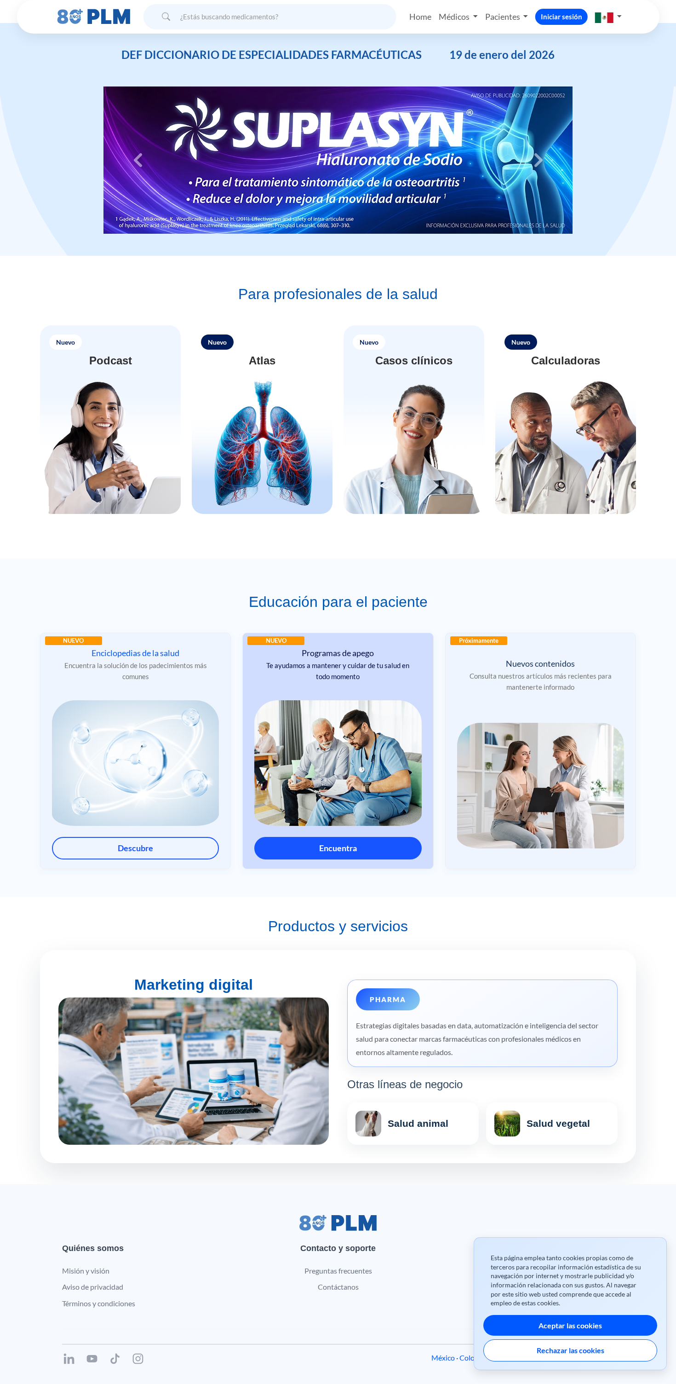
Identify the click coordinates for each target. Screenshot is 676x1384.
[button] (608, 16)
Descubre (135, 848)
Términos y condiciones (98, 1303)
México (443, 1357)
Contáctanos (338, 1286)
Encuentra (338, 848)
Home (420, 17)
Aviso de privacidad (92, 1286)
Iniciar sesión (561, 16)
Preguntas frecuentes (338, 1270)
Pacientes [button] (503, 17)
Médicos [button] (455, 17)
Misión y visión (85, 1270)
